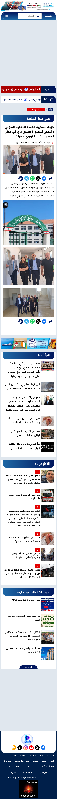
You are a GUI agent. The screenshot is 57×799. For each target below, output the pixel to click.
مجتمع (23, 755)
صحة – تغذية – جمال (45, 766)
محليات (13, 755)
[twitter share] (38, 178)
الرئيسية (48, 16)
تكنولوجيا (28, 766)
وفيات (35, 761)
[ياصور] (50, 109)
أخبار (41, 755)
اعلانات (33, 755)
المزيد (28, 667)
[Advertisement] (28, 52)
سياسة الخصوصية (28, 772)
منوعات (7, 761)
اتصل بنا (13, 772)
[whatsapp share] (32, 178)
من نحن (43, 772)
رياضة (17, 766)
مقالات (9, 766)
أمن (52, 761)
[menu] (6, 16)
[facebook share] (44, 178)
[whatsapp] (20, 178)
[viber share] (26, 178)
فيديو (44, 761)
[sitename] (27, 739)
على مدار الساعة (36, 109)
